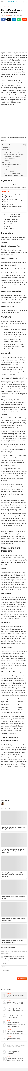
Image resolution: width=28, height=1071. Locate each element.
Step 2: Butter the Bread (12, 153)
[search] (23, 2)
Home (2, 6)
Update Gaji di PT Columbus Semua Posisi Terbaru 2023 (15, 1009)
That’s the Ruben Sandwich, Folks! (13, 175)
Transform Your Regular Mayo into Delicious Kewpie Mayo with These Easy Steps (13, 851)
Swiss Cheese (10, 171)
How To (7, 6)
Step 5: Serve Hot (10, 158)
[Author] (2, 804)
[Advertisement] (14, 36)
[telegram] (14, 19)
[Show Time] (22, 15)
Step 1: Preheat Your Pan (12, 151)
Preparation (6, 149)
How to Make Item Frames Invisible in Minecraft (13, 897)
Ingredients (6, 147)
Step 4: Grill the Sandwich (13, 156)
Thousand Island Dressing (13, 173)
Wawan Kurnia (7, 15)
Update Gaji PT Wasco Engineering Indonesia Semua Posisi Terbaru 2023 (16, 1024)
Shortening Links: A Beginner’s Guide (16, 996)
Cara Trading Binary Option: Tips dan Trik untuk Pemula (15, 1032)
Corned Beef (9, 168)
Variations (6, 160)
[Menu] (2, 2)
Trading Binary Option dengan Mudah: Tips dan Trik (16, 1046)
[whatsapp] (19, 19)
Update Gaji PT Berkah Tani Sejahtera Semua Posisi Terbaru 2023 (12, 206)
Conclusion (6, 162)
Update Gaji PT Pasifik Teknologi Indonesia (12, 201)
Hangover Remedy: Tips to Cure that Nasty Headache (13, 196)
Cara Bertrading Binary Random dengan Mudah (14, 1039)
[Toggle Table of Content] (23, 145)
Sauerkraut (9, 170)
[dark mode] (26, 2)
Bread (7, 166)
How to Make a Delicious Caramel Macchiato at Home (12, 941)
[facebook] (3, 19)
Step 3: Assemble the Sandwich (14, 154)
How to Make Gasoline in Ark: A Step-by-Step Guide (14, 919)
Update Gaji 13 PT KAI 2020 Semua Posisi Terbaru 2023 (15, 1003)
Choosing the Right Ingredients (12, 164)
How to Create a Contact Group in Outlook (14, 1016)
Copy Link (24, 19)
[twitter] (8, 19)
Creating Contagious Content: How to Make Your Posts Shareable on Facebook (13, 874)
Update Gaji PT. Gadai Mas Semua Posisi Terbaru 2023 (15, 1059)
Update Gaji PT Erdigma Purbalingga (14, 1052)
